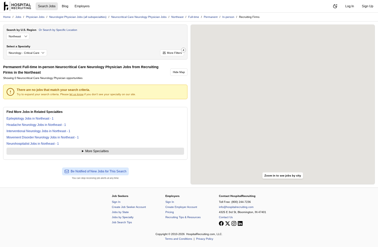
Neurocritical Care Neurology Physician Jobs (139, 16)
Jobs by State (120, 212)
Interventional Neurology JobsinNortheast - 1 (38, 131)
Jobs (18, 16)
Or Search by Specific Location (58, 29)
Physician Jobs (35, 16)
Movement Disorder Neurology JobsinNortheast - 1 (42, 137)
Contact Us (226, 217)
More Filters (175, 51)
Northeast (177, 16)
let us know (76, 94)
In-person (228, 16)
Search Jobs (47, 6)
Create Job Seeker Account (129, 207)
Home (7, 16)
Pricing (169, 212)
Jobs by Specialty (122, 217)
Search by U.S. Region (21, 29)
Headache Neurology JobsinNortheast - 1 (36, 124)
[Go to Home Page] (17, 6)
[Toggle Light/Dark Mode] (335, 6)
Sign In (116, 201)
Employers (82, 6)
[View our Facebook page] (221, 223)
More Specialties (97, 151)
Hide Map (179, 72)
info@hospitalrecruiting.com (236, 207)
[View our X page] (227, 223)
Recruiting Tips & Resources (183, 217)
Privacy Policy (204, 238)
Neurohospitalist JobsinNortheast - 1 (32, 143)
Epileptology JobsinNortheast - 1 (30, 118)
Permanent (211, 16)
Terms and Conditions (178, 238)
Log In (349, 6)
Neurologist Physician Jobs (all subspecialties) (78, 16)
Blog (65, 6)
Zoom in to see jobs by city (282, 175)
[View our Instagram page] (234, 223)
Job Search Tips (122, 222)
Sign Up (367, 6)
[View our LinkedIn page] (240, 223)
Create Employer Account (181, 207)
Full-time (193, 16)
